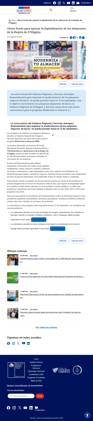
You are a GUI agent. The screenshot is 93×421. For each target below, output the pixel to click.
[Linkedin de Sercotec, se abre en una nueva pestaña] (73, 2)
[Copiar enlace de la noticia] (84, 38)
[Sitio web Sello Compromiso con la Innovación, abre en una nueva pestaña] (77, 370)
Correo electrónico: (15, 390)
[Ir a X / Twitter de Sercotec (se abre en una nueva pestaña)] (18, 343)
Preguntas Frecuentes (36, 378)
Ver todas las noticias (46, 327)
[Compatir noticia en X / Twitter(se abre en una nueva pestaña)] (77, 37)
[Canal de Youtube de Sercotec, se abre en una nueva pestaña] (68, 3)
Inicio (12, 20)
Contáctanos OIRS (36, 374)
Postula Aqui (38, 220)
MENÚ (73, 11)
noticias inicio (77, 84)
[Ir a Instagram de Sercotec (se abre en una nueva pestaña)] (13, 343)
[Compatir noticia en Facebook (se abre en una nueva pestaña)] (74, 37)
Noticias (63, 84)
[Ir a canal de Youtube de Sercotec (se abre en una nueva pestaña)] (23, 343)
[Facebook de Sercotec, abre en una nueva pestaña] (8, 408)
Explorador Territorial (36, 371)
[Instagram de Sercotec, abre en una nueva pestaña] (14, 408)
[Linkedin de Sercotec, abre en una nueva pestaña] (31, 408)
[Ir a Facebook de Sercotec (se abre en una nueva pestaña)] (8, 343)
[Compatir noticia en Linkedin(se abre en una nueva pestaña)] (80, 37)
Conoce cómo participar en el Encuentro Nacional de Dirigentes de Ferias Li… (52, 277)
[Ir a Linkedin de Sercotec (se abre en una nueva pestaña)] (28, 343)
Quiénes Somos (36, 362)
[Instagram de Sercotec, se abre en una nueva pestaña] (59, 2)
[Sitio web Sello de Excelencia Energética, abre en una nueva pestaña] (61, 370)
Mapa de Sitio (36, 381)
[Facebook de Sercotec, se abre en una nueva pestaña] (54, 2)
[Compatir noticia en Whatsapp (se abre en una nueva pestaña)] (71, 37)
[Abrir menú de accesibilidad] (87, 415)
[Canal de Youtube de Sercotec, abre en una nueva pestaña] (25, 408)
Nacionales (34, 255)
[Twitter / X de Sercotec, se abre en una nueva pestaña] (64, 3)
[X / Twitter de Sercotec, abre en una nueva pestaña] (19, 408)
